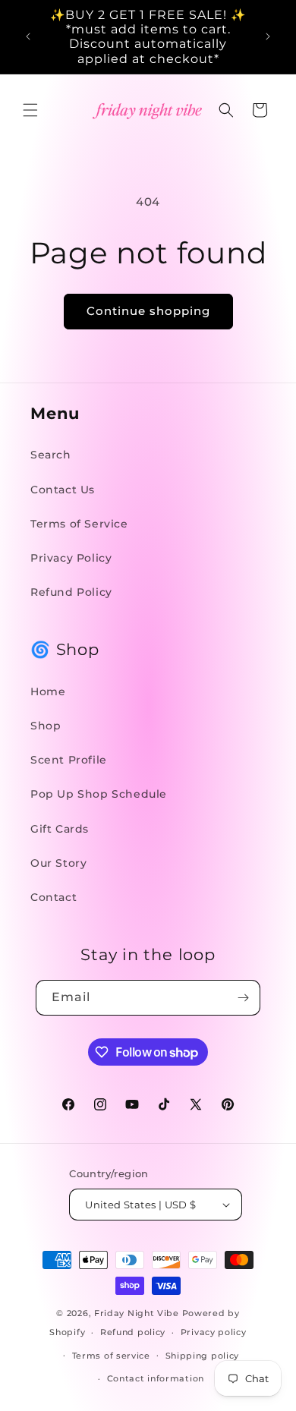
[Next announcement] (268, 36)
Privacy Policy (71, 558)
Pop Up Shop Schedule (98, 794)
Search (50, 454)
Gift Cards (59, 829)
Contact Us (62, 489)
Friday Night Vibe (136, 1313)
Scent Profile (68, 760)
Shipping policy (202, 1355)
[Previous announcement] (28, 36)
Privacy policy (214, 1332)
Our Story (58, 863)
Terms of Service (79, 524)
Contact (53, 897)
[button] (30, 110)
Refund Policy (71, 592)
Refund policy (132, 1332)
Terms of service (111, 1355)
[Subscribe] (243, 998)
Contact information (155, 1378)
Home (47, 691)
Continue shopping (148, 311)
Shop (45, 725)
